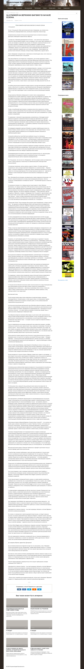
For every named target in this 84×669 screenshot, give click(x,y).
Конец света (52, 8)
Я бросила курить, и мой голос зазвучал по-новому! (40, 649)
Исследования (28, 8)
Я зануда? (9, 630)
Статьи (44, 8)
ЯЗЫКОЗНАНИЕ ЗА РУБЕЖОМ (39, 609)
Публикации (38, 8)
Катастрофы (11, 8)
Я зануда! (33, 630)
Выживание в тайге (63, 280)
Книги (59, 8)
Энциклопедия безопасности (19, 2)
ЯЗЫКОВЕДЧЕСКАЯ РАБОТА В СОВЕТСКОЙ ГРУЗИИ (15, 609)
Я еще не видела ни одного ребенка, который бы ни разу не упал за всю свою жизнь (16, 650)
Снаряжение (66, 8)
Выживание (19, 8)
